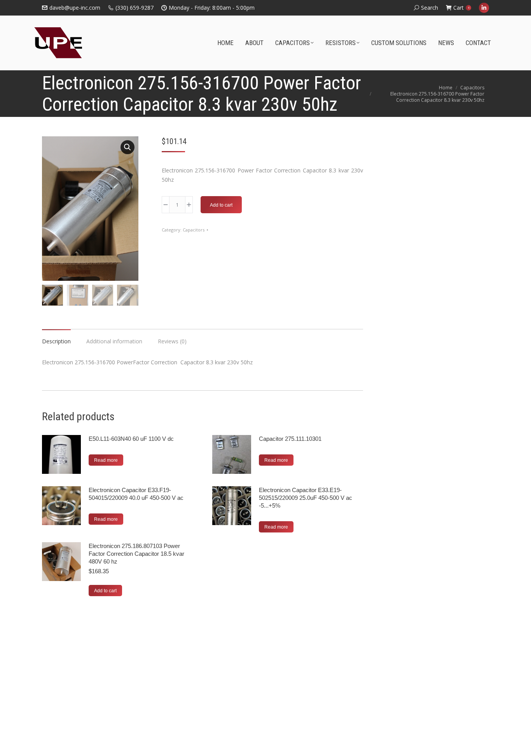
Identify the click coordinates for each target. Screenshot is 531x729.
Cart (461, 7)
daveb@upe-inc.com (74, 7)
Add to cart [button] (105, 590)
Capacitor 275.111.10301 (290, 438)
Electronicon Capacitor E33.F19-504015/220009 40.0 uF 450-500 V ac (136, 494)
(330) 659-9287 (134, 7)
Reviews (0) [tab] (172, 341)
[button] (127, 147)
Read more (106, 460)
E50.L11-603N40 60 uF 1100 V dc (131, 438)
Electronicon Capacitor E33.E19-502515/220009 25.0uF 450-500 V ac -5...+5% (305, 498)
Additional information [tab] (114, 341)
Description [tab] (56, 341)
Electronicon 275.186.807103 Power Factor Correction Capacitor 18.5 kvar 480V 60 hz (136, 554)
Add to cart (221, 205)
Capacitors (193, 230)
